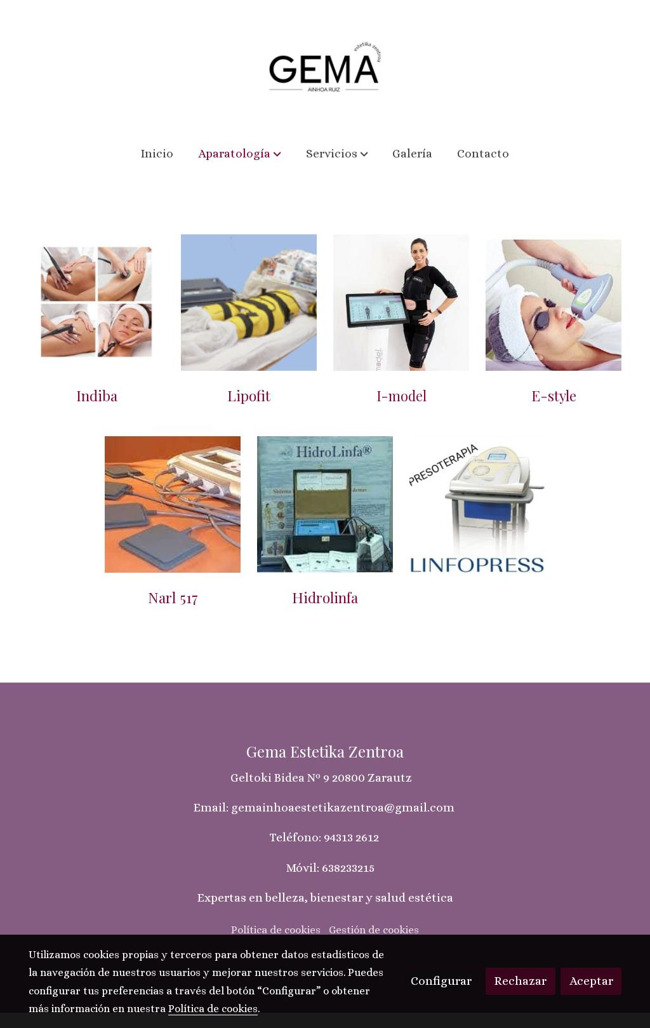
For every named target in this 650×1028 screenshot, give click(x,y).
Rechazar (520, 980)
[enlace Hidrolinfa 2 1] (325, 503)
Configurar (441, 980)
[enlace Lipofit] (249, 301)
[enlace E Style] (554, 301)
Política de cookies (276, 930)
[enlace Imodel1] (401, 301)
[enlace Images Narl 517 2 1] (173, 503)
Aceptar (591, 980)
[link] (325, 67)
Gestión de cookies (374, 930)
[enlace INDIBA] (97, 301)
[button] (239, 153)
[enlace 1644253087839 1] (477, 503)
